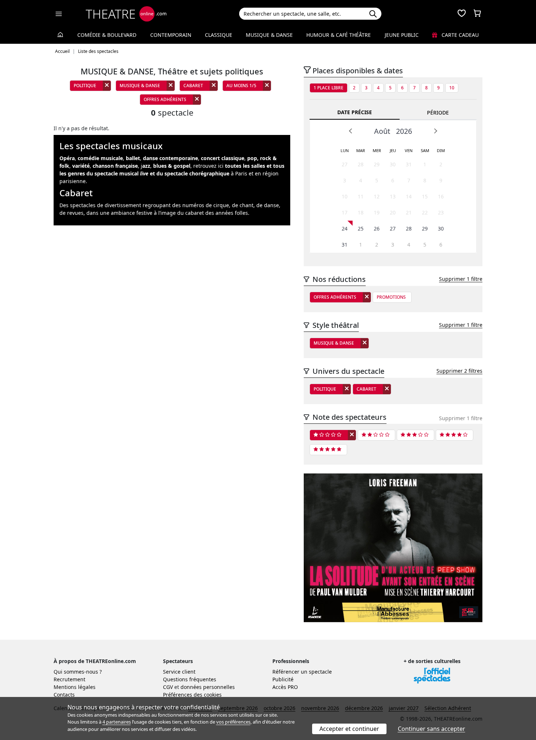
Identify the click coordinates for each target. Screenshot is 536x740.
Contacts (64, 694)
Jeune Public (402, 34)
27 (344, 164)
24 (344, 228)
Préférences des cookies (192, 694)
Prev (350, 130)
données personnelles (207, 686)
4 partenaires (116, 721)
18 (361, 212)
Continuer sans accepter (431, 729)
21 (409, 212)
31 (409, 164)
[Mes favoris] (462, 13)
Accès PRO (285, 686)
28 (361, 164)
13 (393, 196)
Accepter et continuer (349, 729)
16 (441, 196)
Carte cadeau (459, 34)
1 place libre (328, 88)
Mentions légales (75, 686)
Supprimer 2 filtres (459, 370)
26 (377, 228)
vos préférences (233, 721)
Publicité (283, 679)
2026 (404, 131)
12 (377, 196)
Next (435, 130)
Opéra (67, 158)
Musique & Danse (269, 34)
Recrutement (69, 679)
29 (377, 164)
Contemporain (170, 34)
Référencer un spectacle (302, 671)
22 (425, 212)
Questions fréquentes (189, 679)
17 (344, 212)
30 (393, 164)
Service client (179, 671)
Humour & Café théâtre (338, 34)
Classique (218, 34)
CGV (168, 686)
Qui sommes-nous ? (78, 671)
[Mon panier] (477, 13)
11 (361, 196)
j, (165, 165)
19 (377, 212)
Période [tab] (438, 112)
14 (409, 196)
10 (451, 88)
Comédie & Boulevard (106, 34)
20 (393, 212)
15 (425, 196)
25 (361, 228)
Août (382, 131)
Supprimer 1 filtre (460, 278)
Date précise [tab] (354, 112)
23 (441, 212)
